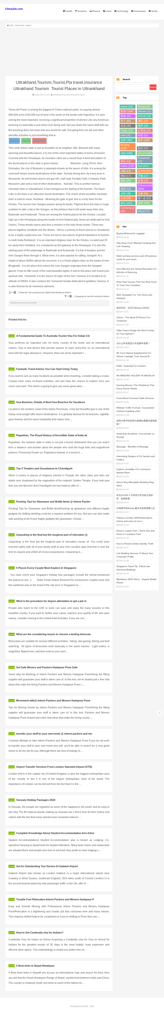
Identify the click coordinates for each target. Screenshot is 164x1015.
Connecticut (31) (127, 210)
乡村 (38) (126, 193)
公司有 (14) (144, 130)
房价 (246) (144, 203)
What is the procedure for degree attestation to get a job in (51, 601)
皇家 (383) (126, 140)
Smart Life (19, 25)
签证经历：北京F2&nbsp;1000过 (132, 308)
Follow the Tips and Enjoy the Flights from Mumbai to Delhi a (45, 292)
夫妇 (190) (126, 153)
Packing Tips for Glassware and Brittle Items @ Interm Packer (53, 501)
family (154, 11)
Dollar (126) (127, 166)
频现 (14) (126, 188)
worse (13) (127, 106)
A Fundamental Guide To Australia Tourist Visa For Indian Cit (53, 336)
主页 (11, 25)
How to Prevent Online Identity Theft (134, 543)
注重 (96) (143, 193)
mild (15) (126, 135)
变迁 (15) (126, 161)
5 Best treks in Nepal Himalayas (35, 965)
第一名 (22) (144, 198)
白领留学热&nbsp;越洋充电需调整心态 (135, 508)
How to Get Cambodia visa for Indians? (39, 932)
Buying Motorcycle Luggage (130, 233)
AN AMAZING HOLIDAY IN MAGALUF (135, 375)
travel (108, 11)
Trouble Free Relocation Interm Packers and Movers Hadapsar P (55, 899)
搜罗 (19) (143, 125)
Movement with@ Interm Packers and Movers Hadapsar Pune (53, 700)
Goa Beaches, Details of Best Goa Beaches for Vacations (50, 402)
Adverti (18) (144, 116)
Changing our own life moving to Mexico (91, 296)
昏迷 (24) (126, 116)
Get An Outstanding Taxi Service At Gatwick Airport (47, 866)
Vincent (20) (145, 153)
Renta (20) (144, 106)
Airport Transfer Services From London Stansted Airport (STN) (54, 766)
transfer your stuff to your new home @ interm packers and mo (54, 733)
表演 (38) (126, 125)
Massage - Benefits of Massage (132, 446)
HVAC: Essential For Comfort (131, 366)
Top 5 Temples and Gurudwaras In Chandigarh (44, 468)
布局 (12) (143, 180)
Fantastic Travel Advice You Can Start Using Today (47, 369)
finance (96, 11)
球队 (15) (143, 121)
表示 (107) (126, 203)
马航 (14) (126, 171)
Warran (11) (144, 111)
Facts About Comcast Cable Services (135, 398)
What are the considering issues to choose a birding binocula (53, 634)
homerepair (139, 11)
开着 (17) (143, 175)
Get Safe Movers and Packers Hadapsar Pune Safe (47, 667)
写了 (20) (126, 121)
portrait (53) (144, 171)
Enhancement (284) (145, 187)
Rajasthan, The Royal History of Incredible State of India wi (51, 435)
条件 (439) (144, 140)
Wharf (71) (144, 211)
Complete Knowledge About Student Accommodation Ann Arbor (55, 833)
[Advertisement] (82, 51)
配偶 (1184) (127, 111)
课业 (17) (126, 175)
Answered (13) (143, 160)
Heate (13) (127, 130)
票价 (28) (126, 180)
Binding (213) (125, 147)
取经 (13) (143, 148)
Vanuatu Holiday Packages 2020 (35, 800)
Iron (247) (143, 166)
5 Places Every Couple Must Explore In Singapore (46, 568)
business (82, 11)
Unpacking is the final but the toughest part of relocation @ (52, 534)
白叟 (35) (126, 198)
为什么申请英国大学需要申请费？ (133, 343)
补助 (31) (143, 135)
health (68, 11)
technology (122, 11)
